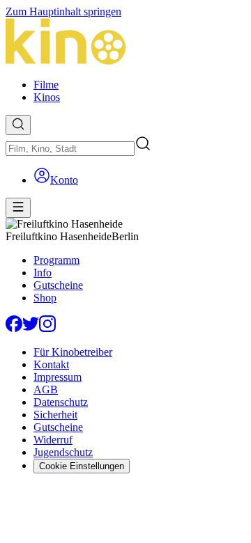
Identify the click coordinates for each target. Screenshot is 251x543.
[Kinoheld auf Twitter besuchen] (30, 328)
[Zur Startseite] (125, 43)
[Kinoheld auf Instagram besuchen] (47, 328)
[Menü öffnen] (18, 208)
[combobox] (70, 148)
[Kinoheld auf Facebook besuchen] (14, 328)
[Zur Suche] (18, 125)
